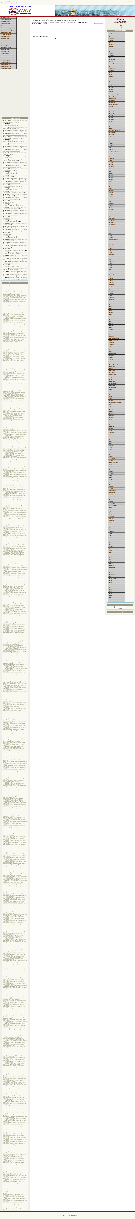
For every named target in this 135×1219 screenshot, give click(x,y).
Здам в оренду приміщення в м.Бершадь (12, 141)
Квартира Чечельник (8, 202)
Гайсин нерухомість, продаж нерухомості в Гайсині (21, 232)
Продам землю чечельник (9, 237)
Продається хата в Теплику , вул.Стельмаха (13, 179)
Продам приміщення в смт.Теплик (11, 208)
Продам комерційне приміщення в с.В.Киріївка (14, 250)
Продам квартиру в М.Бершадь (10, 215)
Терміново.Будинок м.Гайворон (10, 263)
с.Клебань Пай (6, 157)
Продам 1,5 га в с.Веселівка (9, 272)
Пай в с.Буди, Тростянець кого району (12, 260)
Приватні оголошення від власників (51, 22)
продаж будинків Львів (7, 782)
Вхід (13, 3)
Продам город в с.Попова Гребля (11, 151)
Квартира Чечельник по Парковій (11, 253)
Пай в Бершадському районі (9, 125)
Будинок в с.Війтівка (8, 240)
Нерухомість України (37, 22)
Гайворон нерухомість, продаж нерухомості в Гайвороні (22, 120)
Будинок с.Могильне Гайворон (10, 122)
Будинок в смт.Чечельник (9, 276)
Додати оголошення (98, 23)
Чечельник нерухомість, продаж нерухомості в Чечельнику (23, 133)
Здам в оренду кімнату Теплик (10, 128)
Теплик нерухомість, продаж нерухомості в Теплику (21, 127)
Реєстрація (8, 3)
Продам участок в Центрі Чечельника (12, 231)
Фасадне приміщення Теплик (10, 269)
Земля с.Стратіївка (7, 176)
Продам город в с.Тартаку (9, 170)
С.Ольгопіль (6, 144)
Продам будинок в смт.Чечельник (11, 221)
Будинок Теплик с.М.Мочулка (10, 160)
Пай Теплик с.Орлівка (8, 154)
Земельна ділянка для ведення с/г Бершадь (13, 163)
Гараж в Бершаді (7, 224)
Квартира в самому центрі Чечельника (12, 205)
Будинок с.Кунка (7, 234)
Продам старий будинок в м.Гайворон (12, 266)
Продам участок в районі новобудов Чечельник (14, 279)
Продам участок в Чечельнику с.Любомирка (13, 192)
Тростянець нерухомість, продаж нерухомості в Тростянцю (23, 258)
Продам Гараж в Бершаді (9, 227)
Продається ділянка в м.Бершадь (11, 183)
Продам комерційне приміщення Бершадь (13, 138)
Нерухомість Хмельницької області (69, 22)
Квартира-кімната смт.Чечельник (11, 256)
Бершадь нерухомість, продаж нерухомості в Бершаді (22, 123)
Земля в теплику (7, 247)
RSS (16, 3)
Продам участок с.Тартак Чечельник (11, 186)
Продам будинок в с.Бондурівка (10, 199)
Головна (3, 3)
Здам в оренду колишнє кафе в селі (11, 131)
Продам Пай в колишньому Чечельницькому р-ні (14, 135)
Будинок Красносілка (8, 244)
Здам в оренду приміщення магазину (12, 147)
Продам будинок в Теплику (9, 189)
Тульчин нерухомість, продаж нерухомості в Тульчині (22, 155)
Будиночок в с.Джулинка (9, 218)
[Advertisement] (15, 92)
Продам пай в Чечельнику (9, 173)
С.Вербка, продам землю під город (11, 167)
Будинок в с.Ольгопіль (8, 195)
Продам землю (6, 211)
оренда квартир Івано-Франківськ (9, 1207)
